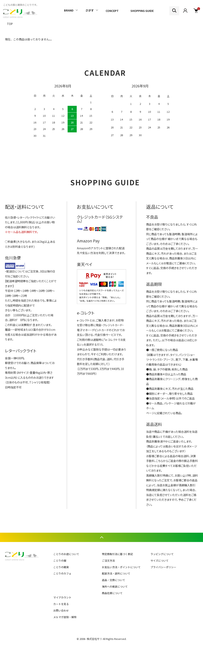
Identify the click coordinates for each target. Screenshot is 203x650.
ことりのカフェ (62, 573)
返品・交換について (113, 580)
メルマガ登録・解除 (65, 617)
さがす (89, 10)
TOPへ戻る (101, 537)
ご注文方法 (108, 560)
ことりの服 (59, 560)
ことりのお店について (66, 554)
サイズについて (159, 560)
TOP (10, 24)
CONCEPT (112, 11)
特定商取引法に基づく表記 (117, 554)
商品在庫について (112, 593)
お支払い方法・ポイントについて (121, 567)
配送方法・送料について (116, 573)
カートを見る (61, 604)
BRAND (69, 10)
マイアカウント (62, 597)
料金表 (12, 242)
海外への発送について (115, 586)
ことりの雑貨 (61, 567)
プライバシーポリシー (163, 567)
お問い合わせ (61, 610)
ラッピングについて (162, 554)
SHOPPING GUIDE (142, 11)
